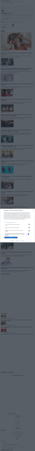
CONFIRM (11, 237)
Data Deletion (12, 240)
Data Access (17, 240)
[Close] (33, 210)
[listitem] (17, 222)
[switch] (29, 224)
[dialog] (17, 225)
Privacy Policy (23, 240)
